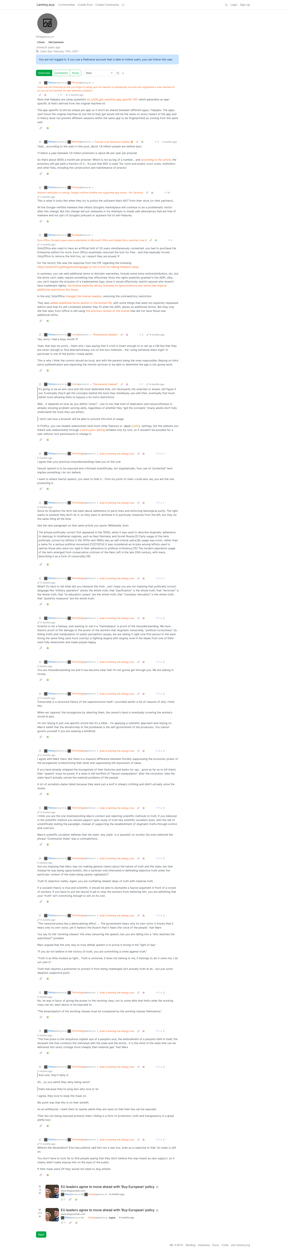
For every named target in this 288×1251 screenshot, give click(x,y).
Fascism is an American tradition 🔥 (114, 141)
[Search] (226, 4)
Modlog (190, 1245)
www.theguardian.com (73, 1190)
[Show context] (40, 94)
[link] (45, 94)
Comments (61, 73)
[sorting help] (117, 73)
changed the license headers (84, 296)
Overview (44, 73)
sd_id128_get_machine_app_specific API (112, 99)
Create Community (107, 4)
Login (233, 4)
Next (41, 1234)
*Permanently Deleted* (105, 334)
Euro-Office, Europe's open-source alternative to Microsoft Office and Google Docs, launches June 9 (92, 240)
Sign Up (245, 4)
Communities (66, 4)
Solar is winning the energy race (117, 453)
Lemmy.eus (45, 5)
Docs (215, 1245)
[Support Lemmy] (123, 4)
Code (225, 1245)
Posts (75, 73)
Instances (204, 1245)
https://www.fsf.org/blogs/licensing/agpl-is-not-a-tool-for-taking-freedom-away (88, 267)
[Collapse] (40, 82)
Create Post (85, 4)
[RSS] (123, 73)
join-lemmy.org (240, 1245)
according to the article (156, 159)
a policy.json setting (92, 430)
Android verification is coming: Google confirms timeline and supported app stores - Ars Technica (90, 192)
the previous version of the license (108, 311)
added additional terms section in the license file (81, 303)
